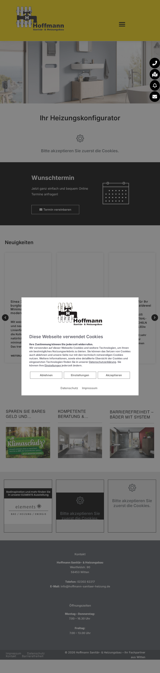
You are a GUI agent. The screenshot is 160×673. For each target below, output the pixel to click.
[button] (154, 63)
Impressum (89, 388)
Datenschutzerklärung (102, 361)
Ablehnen (46, 375)
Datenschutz (69, 388)
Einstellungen (80, 375)
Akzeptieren (114, 375)
